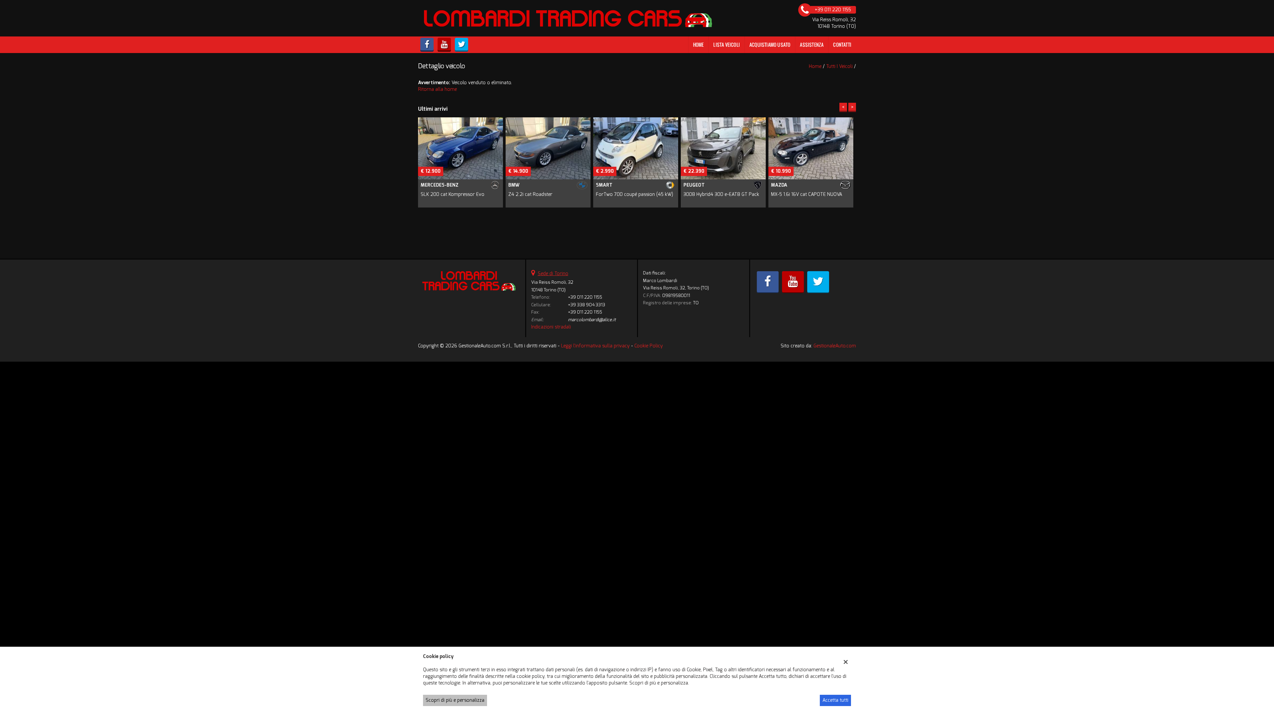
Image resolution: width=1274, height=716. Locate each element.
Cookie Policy (648, 346)
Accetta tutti (835, 700)
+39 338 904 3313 (586, 305)
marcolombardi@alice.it (592, 320)
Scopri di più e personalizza (455, 700)
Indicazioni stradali (551, 327)
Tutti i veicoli (839, 66)
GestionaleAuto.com (835, 346)
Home (698, 44)
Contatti (842, 44)
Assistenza (811, 44)
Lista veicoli (726, 44)
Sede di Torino (553, 273)
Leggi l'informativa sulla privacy (595, 346)
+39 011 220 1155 (585, 297)
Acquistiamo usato (769, 44)
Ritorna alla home (437, 89)
